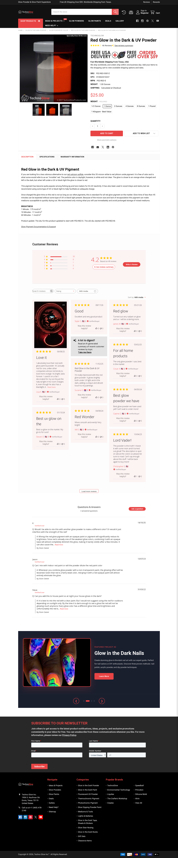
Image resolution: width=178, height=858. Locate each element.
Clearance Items (85, 840)
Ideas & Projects (53, 21)
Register (145, 13)
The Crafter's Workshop (117, 798)
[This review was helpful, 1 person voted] (135, 476)
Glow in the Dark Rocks (88, 832)
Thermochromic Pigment (88, 798)
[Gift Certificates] (131, 12)
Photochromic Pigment (88, 803)
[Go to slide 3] (90, 701)
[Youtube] (157, 21)
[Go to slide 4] (94, 701)
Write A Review (132, 264)
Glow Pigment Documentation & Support (38, 227)
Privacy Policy (69, 735)
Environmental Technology (118, 790)
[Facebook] (137, 21)
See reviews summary (124, 45)
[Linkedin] (108, 147)
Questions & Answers (89, 507)
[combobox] (65, 291)
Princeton (139, 790)
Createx (110, 803)
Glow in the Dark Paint (87, 790)
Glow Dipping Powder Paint (89, 807)
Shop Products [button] (28, 21)
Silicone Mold (141, 794)
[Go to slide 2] (86, 701)
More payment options (106, 140)
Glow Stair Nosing (85, 827)
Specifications (46, 157)
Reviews (146, 2)
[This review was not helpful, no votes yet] (62, 399)
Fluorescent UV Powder (88, 794)
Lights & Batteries (85, 816)
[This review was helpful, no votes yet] (58, 399)
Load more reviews (89, 491)
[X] (152, 21)
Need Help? (50, 25)
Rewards (156, 2)
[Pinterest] (147, 21)
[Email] (98, 147)
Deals (108, 21)
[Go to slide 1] (84, 701)
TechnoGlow (112, 785)
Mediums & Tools (85, 811)
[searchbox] (40, 291)
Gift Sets (81, 836)
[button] (124, 54)
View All (138, 803)
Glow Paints (94, 21)
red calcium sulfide (75, 174)
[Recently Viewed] (124, 12)
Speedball (139, 785)
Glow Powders (76, 21)
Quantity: (95, 121)
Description (27, 157)
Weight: (98, 101)
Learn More (104, 676)
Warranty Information (72, 157)
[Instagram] (142, 21)
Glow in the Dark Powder (88, 785)
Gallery (120, 21)
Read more (51, 387)
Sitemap (52, 811)
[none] (54, 68)
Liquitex (110, 794)
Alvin (137, 798)
